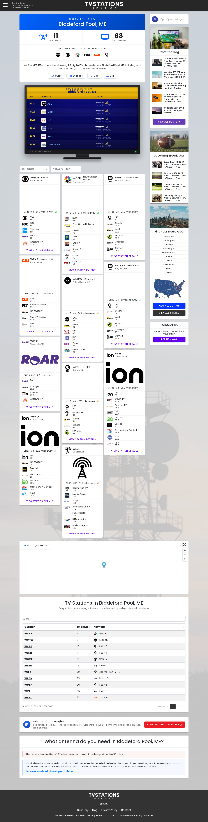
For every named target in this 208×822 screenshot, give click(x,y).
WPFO (28, 678)
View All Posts (167, 122)
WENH (28, 653)
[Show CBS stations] (67, 55)
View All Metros (169, 306)
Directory (82, 810)
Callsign (29, 627)
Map (29, 545)
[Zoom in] (185, 550)
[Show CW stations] (97, 55)
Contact (126, 810)
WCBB (28, 646)
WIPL (27, 691)
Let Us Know (169, 339)
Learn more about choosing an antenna (50, 771)
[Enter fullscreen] (185, 544)
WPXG (28, 665)
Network (99, 627)
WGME (28, 659)
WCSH (28, 633)
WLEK (27, 672)
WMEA (28, 684)
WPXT (28, 697)
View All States (169, 313)
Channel (82, 627)
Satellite (42, 545)
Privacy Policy (109, 810)
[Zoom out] (185, 555)
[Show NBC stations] (77, 55)
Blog (94, 810)
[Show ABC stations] (58, 55)
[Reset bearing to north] (185, 559)
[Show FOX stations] (87, 55)
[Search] (155, 19)
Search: (27, 618)
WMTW (28, 640)
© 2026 (104, 804)
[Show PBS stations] (106, 55)
